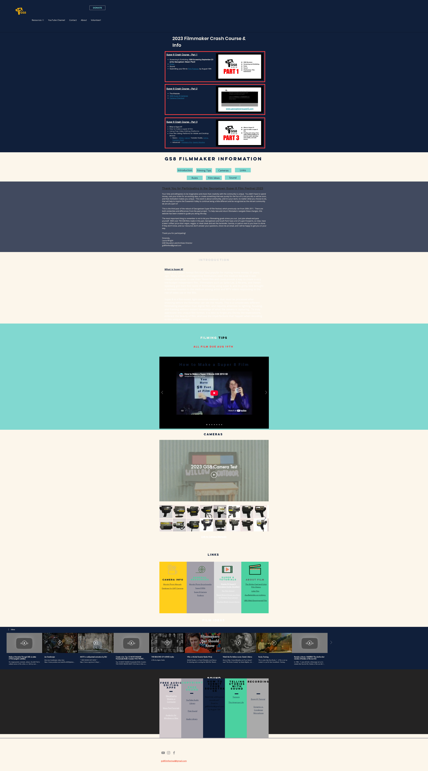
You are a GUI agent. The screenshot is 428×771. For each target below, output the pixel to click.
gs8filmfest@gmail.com (171, 245)
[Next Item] (265, 518)
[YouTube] (163, 753)
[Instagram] (168, 753)
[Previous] (162, 392)
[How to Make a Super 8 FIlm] (206, 424)
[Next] (266, 392)
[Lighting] (216, 424)
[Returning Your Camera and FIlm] (221, 424)
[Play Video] (214, 475)
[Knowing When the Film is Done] (219, 424)
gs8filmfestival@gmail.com (174, 761)
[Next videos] (331, 642)
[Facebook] (174, 753)
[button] (260, 77)
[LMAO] (214, 424)
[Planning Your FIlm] (209, 424)
